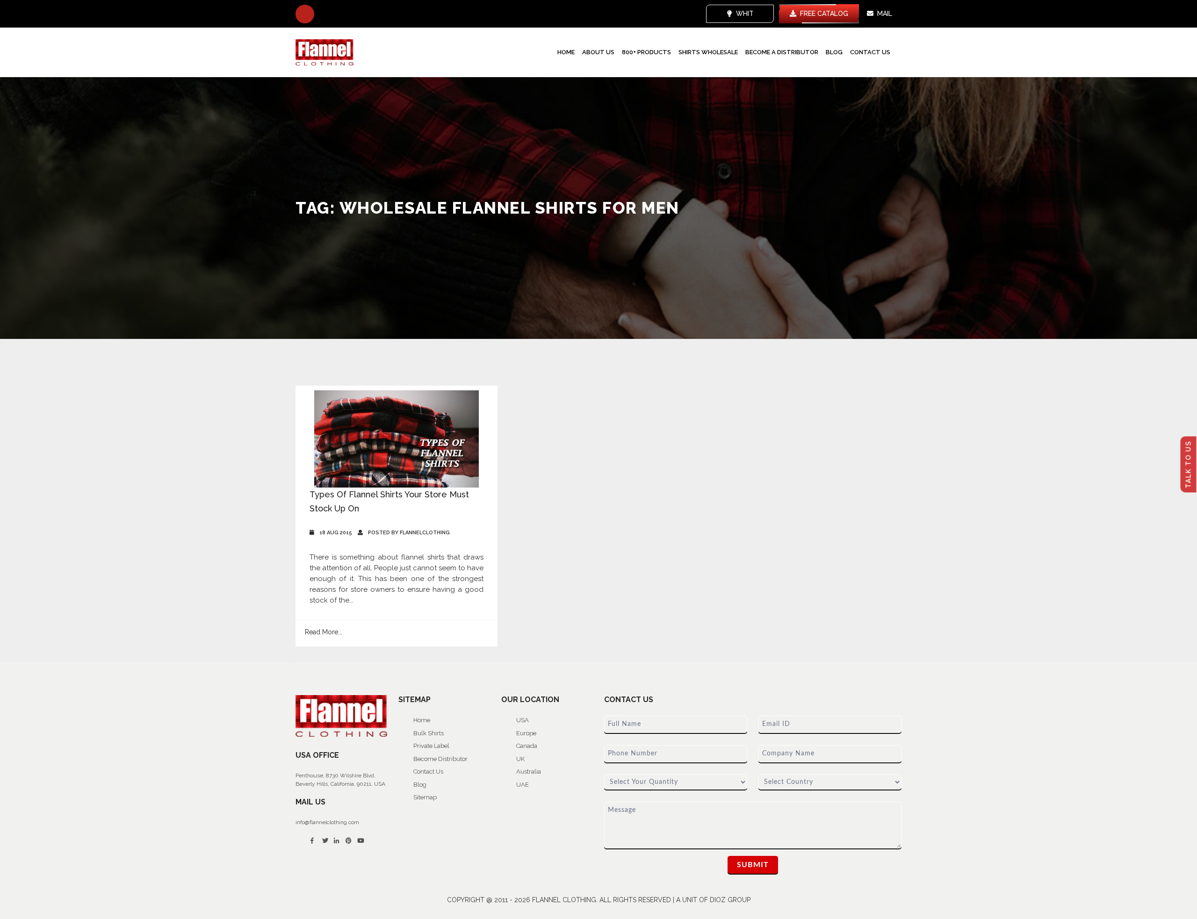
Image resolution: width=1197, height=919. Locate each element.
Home (566, 52)
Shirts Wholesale (708, 52)
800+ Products (646, 52)
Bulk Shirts (428, 733)
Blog (834, 52)
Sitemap (425, 797)
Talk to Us (1188, 464)
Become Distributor (440, 758)
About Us (598, 52)
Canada (526, 745)
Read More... (323, 632)
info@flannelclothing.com (327, 822)
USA (522, 720)
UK (520, 758)
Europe (526, 733)
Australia (528, 771)
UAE (522, 784)
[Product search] (305, 14)
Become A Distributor (781, 52)
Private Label (431, 745)
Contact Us (870, 52)
